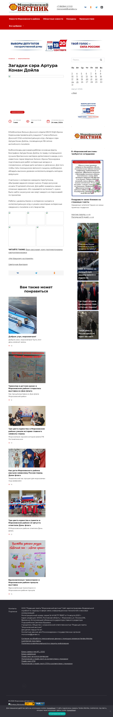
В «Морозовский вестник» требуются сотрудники (84, 152)
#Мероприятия (17, 112)
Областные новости (53, 19)
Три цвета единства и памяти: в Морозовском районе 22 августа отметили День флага (24, 522)
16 (101, 76)
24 (73, 82)
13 (87, 76)
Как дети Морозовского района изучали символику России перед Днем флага (25, 472)
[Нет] (110, 711)
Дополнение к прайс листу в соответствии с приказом (44, 659)
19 (82, 79)
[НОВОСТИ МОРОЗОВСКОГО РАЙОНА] (87, 195)
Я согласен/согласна (57, 714)
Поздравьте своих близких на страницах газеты (86, 200)
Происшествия (86, 19)
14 (91, 76)
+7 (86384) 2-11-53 (65, 6)
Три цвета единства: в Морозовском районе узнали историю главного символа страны (26, 431)
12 (82, 76)
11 (77, 76)
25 (77, 82)
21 (91, 79)
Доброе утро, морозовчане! (22, 337)
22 (96, 79)
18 (77, 79)
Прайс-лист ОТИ (28, 661)
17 (72, 79)
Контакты (12, 609)
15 (96, 76)
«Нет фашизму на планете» (20, 258)
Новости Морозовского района (24, 19)
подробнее (51, 708)
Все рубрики (15, 26)
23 (101, 79)
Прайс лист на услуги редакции (34, 656)
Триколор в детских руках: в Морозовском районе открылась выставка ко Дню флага (24, 388)
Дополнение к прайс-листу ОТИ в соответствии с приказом (47, 664)
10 (72, 76)
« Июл (74, 93)
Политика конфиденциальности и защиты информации (45, 643)
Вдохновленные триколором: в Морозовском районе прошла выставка (24, 582)
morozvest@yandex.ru (67, 9)
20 (87, 79)
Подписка (12, 612)
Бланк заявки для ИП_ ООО (33, 652)
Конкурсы (71, 19)
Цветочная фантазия (18, 264)
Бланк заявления (28, 654)
